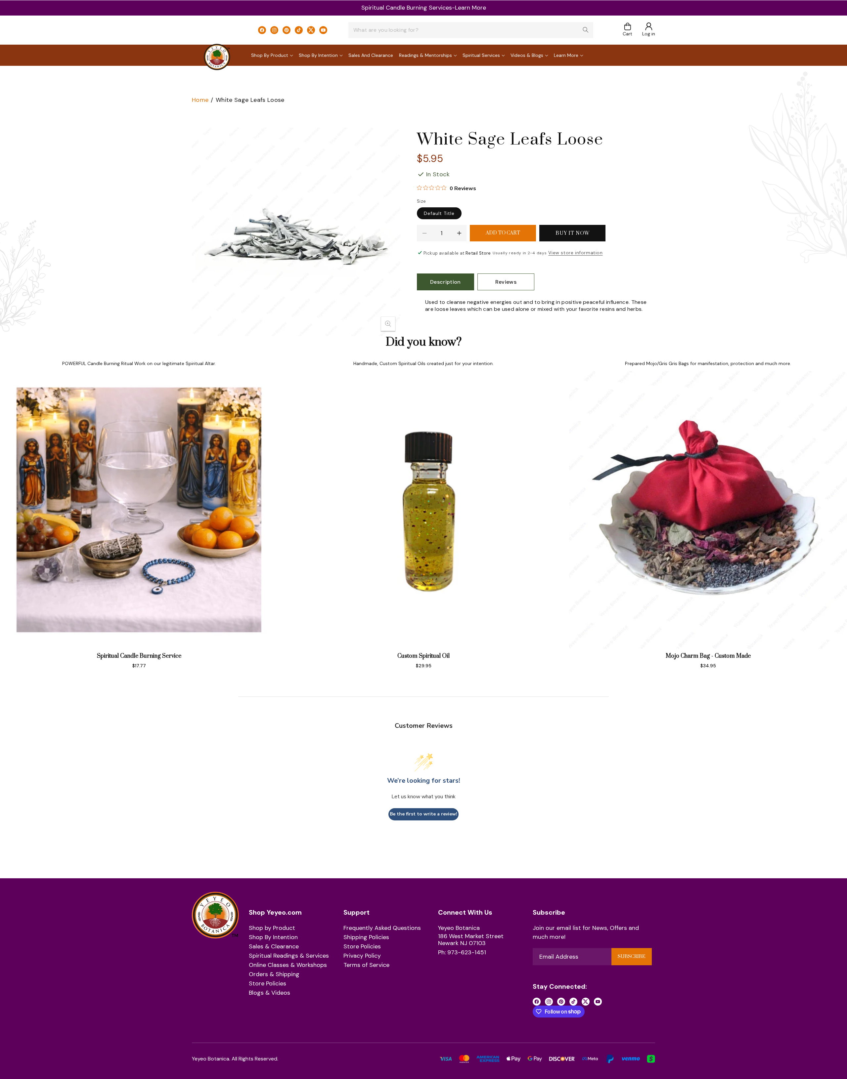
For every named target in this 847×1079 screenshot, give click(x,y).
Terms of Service (366, 965)
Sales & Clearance (274, 946)
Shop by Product (272, 928)
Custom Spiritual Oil (423, 656)
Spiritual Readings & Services (289, 956)
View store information (575, 253)
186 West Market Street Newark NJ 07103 (471, 940)
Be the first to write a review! (423, 814)
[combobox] (470, 30)
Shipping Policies (366, 937)
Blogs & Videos (269, 993)
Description (445, 281)
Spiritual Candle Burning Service (139, 656)
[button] (627, 29)
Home (200, 100)
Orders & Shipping (274, 974)
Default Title (439, 213)
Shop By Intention (273, 937)
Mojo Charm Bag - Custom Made (708, 656)
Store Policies (267, 983)
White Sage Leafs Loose (250, 100)
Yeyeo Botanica (459, 928)
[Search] (585, 29)
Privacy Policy (362, 956)
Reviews (505, 281)
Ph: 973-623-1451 (462, 952)
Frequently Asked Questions (382, 928)
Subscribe (631, 957)
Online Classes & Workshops (288, 965)
